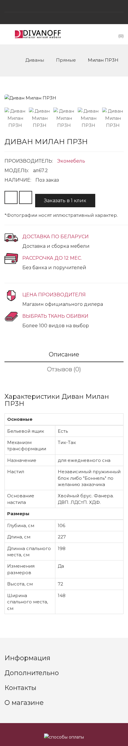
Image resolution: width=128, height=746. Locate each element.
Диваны (34, 60)
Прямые (66, 60)
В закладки (11, 197)
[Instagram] (64, 6)
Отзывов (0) (64, 369)
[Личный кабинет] (64, 18)
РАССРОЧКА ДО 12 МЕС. (52, 258)
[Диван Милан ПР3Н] (15, 118)
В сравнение (25, 197)
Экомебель (71, 161)
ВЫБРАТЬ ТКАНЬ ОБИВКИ (55, 316)
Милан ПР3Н (103, 60)
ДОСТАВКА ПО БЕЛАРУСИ (55, 236)
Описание (64, 354)
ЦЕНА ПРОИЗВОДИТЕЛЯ (54, 295)
